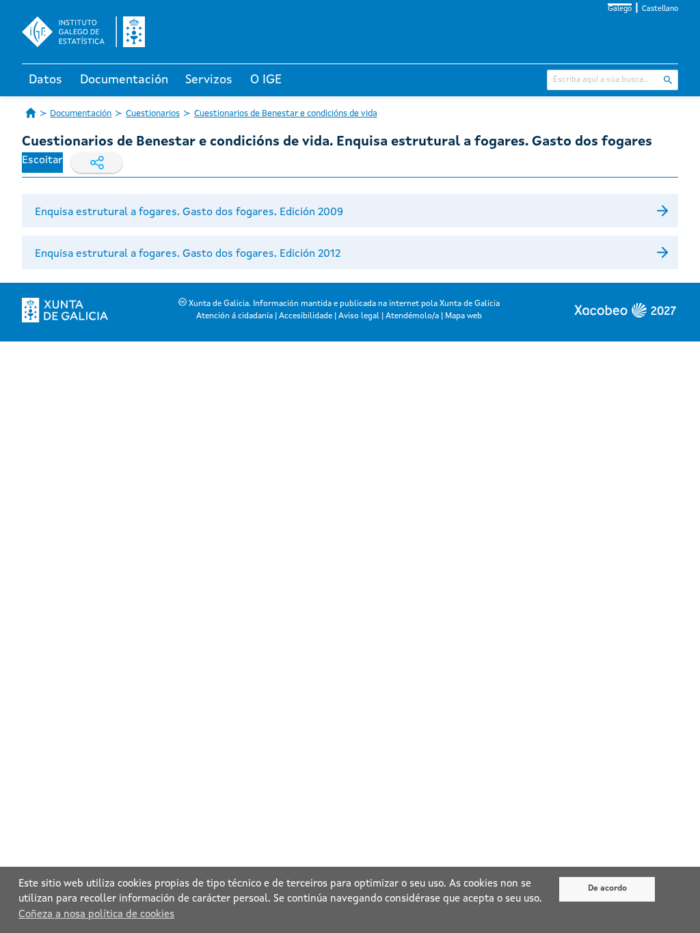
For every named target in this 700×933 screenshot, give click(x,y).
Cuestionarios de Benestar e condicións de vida (285, 113)
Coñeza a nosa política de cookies (96, 915)
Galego (620, 9)
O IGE (266, 80)
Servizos (208, 80)
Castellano (660, 9)
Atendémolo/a (412, 316)
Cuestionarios (153, 113)
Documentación (124, 80)
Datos (45, 80)
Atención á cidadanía (234, 316)
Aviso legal (358, 316)
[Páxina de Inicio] (31, 112)
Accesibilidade (305, 316)
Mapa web (463, 316)
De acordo (607, 889)
